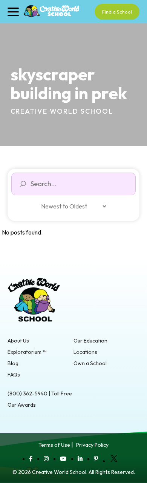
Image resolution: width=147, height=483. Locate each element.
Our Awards (22, 404)
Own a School (90, 363)
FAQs (14, 374)
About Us (18, 340)
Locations (85, 352)
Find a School (117, 12)
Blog (13, 363)
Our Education (90, 340)
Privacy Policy (92, 444)
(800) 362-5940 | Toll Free (40, 393)
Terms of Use (54, 444)
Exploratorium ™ (27, 352)
